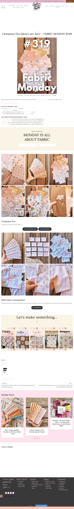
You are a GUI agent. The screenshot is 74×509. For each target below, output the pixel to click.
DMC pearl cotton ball (12, 108)
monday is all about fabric (7, 378)
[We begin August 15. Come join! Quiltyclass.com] (70, 501)
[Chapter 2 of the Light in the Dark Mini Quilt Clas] (37, 501)
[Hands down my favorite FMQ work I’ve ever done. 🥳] (20, 501)
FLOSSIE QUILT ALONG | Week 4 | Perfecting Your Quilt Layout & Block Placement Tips (18, 385)
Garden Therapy (28, 112)
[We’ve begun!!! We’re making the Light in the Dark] (53, 501)
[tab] (34, 438)
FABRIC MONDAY (37, 31)
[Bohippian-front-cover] (37, 339)
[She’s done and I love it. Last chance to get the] (29, 501)
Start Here (12, 5)
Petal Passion (27, 113)
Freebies (26, 5)
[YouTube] (4, 7)
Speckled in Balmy (8, 110)
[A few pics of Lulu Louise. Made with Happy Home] (12, 501)
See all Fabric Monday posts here (10, 103)
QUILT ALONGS (16, 7)
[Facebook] (2, 5)
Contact (57, 7)
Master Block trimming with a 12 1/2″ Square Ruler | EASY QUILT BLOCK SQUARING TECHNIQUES (56, 385)
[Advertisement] (37, 19)
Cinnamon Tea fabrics (41, 99)
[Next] (71, 417)
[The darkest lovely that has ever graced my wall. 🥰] (45, 501)
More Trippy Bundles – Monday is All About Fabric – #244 (12, 432)
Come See (70, 1)
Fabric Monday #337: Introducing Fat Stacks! (37, 431)
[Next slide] (72, 339)
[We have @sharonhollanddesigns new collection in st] (4, 501)
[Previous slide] (2, 339)
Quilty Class (19, 5)
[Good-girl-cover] (66, 339)
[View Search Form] (72, 6)
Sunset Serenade (7, 120)
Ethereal (5, 122)
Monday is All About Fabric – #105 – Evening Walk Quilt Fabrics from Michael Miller (61, 423)
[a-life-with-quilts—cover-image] (51, 339)
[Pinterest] (2, 7)
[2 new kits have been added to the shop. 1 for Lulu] (62, 501)
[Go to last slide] (3, 417)
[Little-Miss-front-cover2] (22, 339)
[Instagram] (4, 5)
